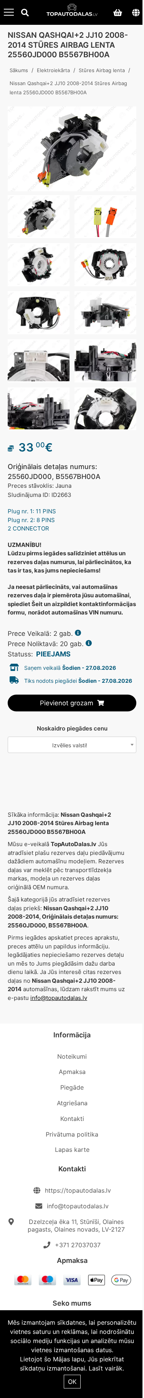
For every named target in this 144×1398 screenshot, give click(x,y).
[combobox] (72, 745)
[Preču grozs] (117, 12)
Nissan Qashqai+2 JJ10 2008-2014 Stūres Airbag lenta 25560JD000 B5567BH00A (68, 87)
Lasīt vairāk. (106, 1368)
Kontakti (72, 1118)
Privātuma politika (72, 1134)
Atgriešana (72, 1103)
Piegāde (72, 1087)
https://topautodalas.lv (78, 1190)
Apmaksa (72, 1072)
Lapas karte (72, 1149)
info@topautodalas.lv (58, 997)
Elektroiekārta (53, 70)
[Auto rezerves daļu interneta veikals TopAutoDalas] (72, 11)
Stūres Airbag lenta (102, 70)
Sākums (19, 70)
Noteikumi (72, 1056)
